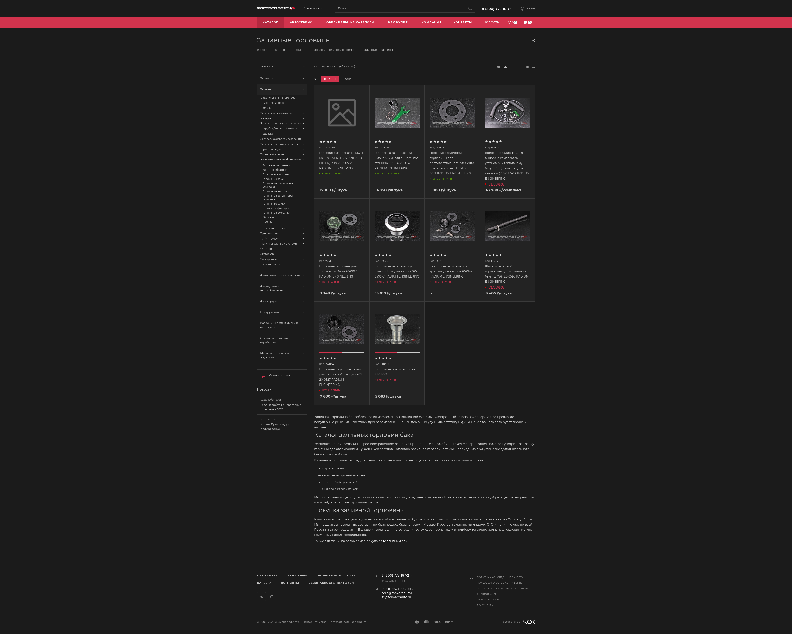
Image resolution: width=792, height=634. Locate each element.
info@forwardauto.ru (398, 589)
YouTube (272, 596)
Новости (264, 389)
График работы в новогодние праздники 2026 (281, 407)
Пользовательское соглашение (500, 583)
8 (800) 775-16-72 (496, 9)
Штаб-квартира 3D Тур (338, 575)
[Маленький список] (499, 66)
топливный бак (395, 541)
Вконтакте (261, 596)
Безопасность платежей (331, 583)
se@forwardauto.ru (396, 597)
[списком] (527, 66)
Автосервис (298, 575)
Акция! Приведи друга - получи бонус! (277, 427)
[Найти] (470, 8)
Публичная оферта (490, 599)
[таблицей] (533, 66)
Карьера (264, 583)
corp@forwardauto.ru (398, 593)
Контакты (290, 583)
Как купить (267, 575)
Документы (485, 605)
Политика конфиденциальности (500, 577)
